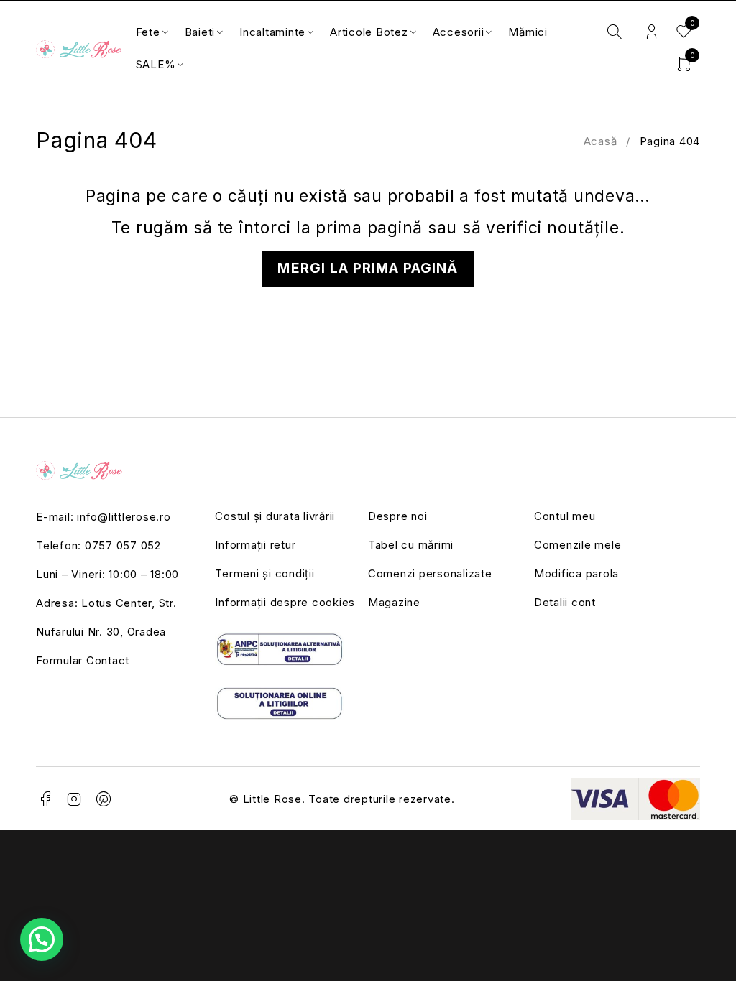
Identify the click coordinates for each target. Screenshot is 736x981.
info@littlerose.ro (124, 517)
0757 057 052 (123, 545)
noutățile (583, 228)
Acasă (600, 141)
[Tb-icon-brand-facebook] (45, 799)
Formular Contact (82, 660)
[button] (41, 939)
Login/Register (651, 32)
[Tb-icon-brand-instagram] (74, 799)
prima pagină (369, 228)
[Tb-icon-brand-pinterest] (104, 799)
